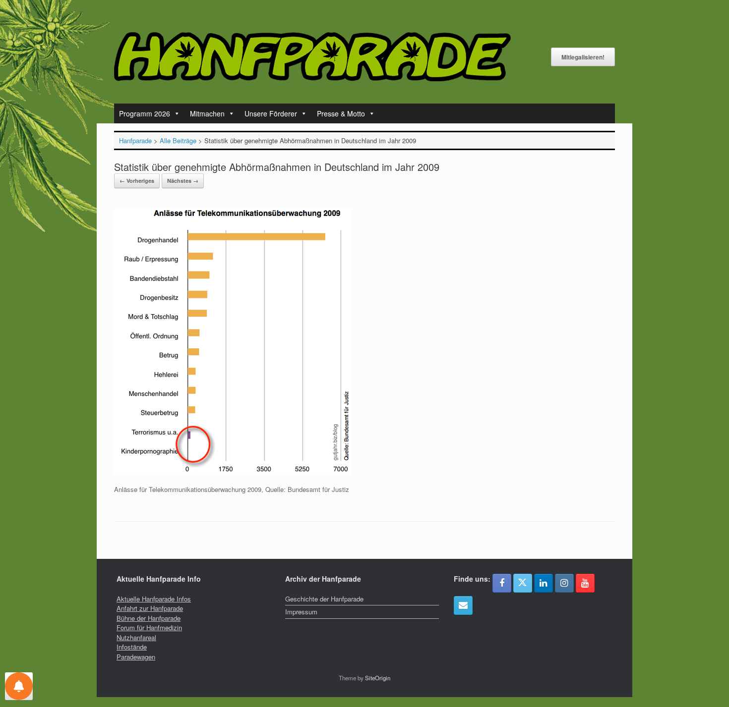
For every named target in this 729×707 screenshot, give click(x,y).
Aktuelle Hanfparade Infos (154, 598)
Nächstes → (182, 180)
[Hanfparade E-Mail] (463, 605)
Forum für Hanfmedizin (149, 627)
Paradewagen (136, 656)
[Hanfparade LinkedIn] (543, 583)
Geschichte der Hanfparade (324, 598)
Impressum (301, 611)
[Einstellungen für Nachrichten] (19, 686)
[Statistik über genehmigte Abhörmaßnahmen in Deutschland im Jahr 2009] (233, 472)
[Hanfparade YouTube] (585, 583)
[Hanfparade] (312, 56)
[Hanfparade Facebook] (501, 583)
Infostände (132, 647)
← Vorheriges (137, 180)
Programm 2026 (144, 113)
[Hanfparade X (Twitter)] (522, 583)
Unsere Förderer (270, 113)
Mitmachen (207, 113)
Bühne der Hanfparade (149, 618)
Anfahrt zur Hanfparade (150, 608)
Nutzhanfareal (136, 637)
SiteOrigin (377, 678)
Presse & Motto (341, 113)
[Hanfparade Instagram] (564, 583)
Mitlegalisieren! (583, 57)
